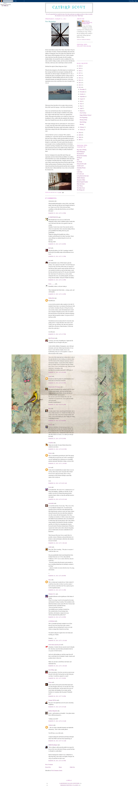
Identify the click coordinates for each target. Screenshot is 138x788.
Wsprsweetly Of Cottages (54, 387)
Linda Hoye (79, 171)
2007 (80, 139)
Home (60, 767)
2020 (80, 66)
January (82, 129)
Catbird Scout (69, 7)
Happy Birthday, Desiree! (85, 115)
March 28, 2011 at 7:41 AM (57, 740)
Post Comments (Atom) (56, 770)
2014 (80, 80)
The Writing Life (80, 190)
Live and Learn (80, 173)
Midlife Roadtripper (53, 745)
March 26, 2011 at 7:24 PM (57, 696)
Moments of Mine (81, 180)
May (81, 106)
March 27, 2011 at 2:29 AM (57, 706)
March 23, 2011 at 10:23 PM (58, 449)
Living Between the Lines (83, 176)
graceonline (51, 503)
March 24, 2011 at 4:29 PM (57, 617)
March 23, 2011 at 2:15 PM (57, 213)
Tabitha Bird (51, 298)
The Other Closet (81, 188)
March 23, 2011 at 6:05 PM (57, 372)
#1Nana (50, 424)
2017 (80, 73)
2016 (80, 75)
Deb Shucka (87, 21)
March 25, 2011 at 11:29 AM (58, 665)
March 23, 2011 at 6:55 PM (57, 383)
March (81, 110)
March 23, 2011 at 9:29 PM (57, 438)
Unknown (51, 725)
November (82, 91)
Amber (50, 547)
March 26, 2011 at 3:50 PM (57, 678)
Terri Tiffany (51, 670)
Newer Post (48, 767)
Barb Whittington (81, 151)
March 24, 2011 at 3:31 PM (57, 590)
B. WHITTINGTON (53, 217)
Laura (50, 487)
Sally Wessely (52, 338)
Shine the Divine (81, 184)
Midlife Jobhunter (81, 178)
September (82, 96)
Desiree (50, 453)
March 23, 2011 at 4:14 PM (57, 280)
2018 (80, 70)
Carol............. (52, 284)
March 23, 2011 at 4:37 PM (57, 334)
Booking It (79, 157)
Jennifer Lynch (80, 165)
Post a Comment (49, 764)
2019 (80, 68)
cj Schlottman (52, 621)
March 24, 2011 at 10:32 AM (58, 499)
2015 (80, 78)
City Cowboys (83, 113)
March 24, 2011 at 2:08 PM (57, 575)
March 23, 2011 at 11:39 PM (58, 463)
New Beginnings (83, 117)
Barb (50, 248)
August (82, 99)
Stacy (50, 579)
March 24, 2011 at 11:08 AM (58, 543)
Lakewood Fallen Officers (69, 783)
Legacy (78, 169)
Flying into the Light (81, 163)
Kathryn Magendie (53, 711)
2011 (80, 87)
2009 (80, 135)
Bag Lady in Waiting (81, 149)
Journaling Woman (81, 167)
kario (50, 467)
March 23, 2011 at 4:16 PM (57, 294)
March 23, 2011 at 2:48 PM (57, 244)
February (82, 127)
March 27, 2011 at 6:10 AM (57, 721)
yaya (50, 260)
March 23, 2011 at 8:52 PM (57, 404)
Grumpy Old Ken (53, 700)
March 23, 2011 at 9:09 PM (57, 420)
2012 (80, 85)
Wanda (50, 376)
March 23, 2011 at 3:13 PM (57, 256)
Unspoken (51, 442)
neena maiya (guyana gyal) (55, 644)
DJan (50, 408)
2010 (80, 132)
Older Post (72, 767)
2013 (80, 82)
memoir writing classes (69, 785)
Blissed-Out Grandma (82, 155)
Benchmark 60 (80, 153)
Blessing (82, 124)
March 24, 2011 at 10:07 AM (58, 483)
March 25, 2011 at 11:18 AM (58, 640)
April (81, 108)
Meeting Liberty (83, 119)
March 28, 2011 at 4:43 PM (57, 760)
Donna (50, 682)
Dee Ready (79, 161)
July (81, 101)
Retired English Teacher (82, 182)
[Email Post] (63, 192)
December (82, 89)
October (82, 94)
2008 (80, 137)
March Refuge (83, 122)
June (81, 103)
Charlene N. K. (52, 594)
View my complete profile (83, 39)
